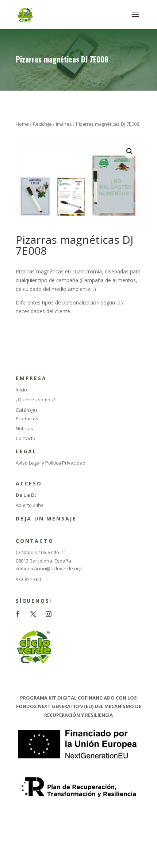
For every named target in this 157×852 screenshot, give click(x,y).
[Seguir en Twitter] (33, 614)
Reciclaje (42, 124)
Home (22, 124)
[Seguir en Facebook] (18, 614)
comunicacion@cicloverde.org (48, 568)
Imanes (64, 124)
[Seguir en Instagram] (48, 614)
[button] (129, 151)
